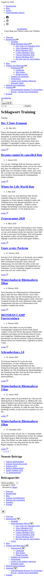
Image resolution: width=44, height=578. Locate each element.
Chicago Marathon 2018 (25, 55)
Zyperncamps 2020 (13, 218)
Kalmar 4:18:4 (11, 466)
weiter (3, 150)
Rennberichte (11, 6)
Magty (14, 487)
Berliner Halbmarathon (15, 468)
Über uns (9, 37)
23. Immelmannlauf (13, 473)
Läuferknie (20, 70)
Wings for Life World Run (17, 186)
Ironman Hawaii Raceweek (16, 464)
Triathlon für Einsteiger (20, 77)
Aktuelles (14, 42)
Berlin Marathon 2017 (24, 50)
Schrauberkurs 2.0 (12, 352)
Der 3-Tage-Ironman (14, 123)
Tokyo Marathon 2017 (24, 48)
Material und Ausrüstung (15, 85)
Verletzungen (16, 68)
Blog (8, 8)
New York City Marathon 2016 (28, 46)
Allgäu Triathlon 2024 (14, 470)
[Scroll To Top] (2, 509)
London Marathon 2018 (25, 53)
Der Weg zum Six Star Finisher (28, 59)
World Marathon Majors (15, 13)
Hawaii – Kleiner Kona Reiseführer (24, 92)
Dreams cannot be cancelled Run (21, 154)
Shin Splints (20, 72)
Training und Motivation (15, 66)
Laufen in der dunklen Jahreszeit (23, 81)
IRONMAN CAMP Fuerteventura (13, 316)
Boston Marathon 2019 (24, 57)
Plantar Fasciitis (22, 74)
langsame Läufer (17, 83)
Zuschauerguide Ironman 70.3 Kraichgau (27, 90)
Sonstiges (9, 87)
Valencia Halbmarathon (15, 462)
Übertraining (16, 79)
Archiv (8, 10)
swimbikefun (22, 29)
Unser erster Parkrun (14, 248)
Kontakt (9, 94)
